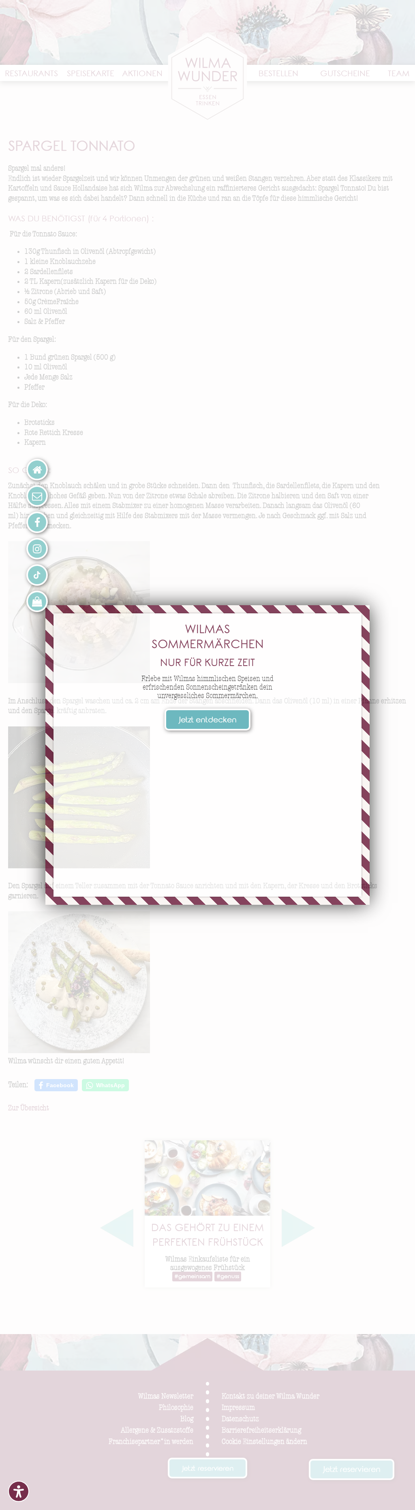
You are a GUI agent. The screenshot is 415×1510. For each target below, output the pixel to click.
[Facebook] (37, 522)
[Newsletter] (37, 496)
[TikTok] (37, 575)
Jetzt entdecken (207, 720)
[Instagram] (37, 548)
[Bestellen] (37, 601)
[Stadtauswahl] (37, 469)
